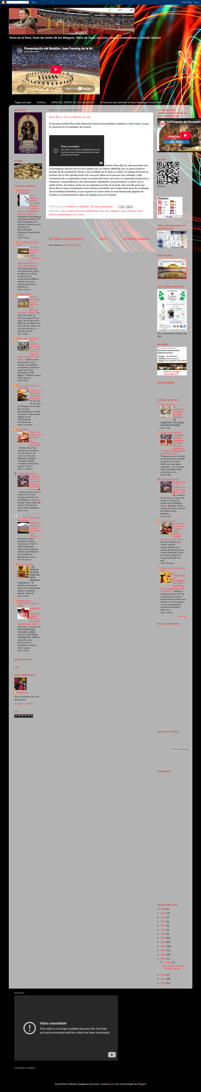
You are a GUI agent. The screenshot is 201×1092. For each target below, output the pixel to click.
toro (75, 214)
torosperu (22, 692)
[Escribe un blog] (122, 206)
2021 (163, 930)
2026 (163, 909)
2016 (163, 950)
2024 (163, 917)
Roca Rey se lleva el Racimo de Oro (70, 117)
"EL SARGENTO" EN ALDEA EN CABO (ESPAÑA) (179, 412)
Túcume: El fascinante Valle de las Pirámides (35, 394)
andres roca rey (75, 211)
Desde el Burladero (170, 433)
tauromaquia (64, 214)
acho (63, 211)
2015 (163, 954)
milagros (115, 211)
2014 (163, 959)
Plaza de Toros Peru (28, 338)
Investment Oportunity (24, 191)
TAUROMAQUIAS (27, 474)
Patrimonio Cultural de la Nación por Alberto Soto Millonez (35, 529)
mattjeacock (106, 1084)
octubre (167, 962)
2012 (163, 979)
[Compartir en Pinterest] (131, 206)
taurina (53, 214)
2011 (163, 983)
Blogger (142, 1084)
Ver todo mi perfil (23, 703)
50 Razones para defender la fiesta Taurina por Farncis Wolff (131, 102)
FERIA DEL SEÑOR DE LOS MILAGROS (73, 102)
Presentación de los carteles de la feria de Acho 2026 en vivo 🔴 (35, 483)
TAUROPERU (24, 294)
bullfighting (91, 211)
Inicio (103, 238)
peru (123, 211)
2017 (163, 946)
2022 (163, 925)
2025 (163, 913)
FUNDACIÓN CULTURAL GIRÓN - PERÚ (28, 603)
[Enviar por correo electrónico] (119, 206)
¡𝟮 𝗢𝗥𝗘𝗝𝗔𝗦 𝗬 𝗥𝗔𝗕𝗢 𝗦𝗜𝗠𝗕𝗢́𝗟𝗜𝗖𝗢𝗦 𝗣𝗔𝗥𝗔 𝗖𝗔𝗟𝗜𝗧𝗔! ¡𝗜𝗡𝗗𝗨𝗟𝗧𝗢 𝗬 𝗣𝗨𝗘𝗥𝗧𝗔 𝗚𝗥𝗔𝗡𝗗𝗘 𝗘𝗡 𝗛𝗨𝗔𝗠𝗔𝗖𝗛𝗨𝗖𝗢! (173, 444)
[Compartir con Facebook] (128, 206)
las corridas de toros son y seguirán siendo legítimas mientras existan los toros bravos (172, 532)
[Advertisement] (99, 227)
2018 (163, 942)
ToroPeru (41, 102)
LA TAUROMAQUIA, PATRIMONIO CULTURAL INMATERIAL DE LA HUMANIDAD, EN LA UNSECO (173, 582)
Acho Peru (23, 429)
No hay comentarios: (102, 206)
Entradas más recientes (66, 238)
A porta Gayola (168, 521)
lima (107, 211)
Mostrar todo (182, 616)
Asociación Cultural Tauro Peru (28, 386)
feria (101, 211)
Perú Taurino (167, 404)
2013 (163, 975)
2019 (163, 938)
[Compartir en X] (125, 206)
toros (81, 214)
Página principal (23, 102)
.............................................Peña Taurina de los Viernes (29, 518)
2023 (163, 921)
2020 (163, 934)
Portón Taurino (26, 564)
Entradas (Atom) (73, 245)
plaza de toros (134, 211)
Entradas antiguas (137, 238)
